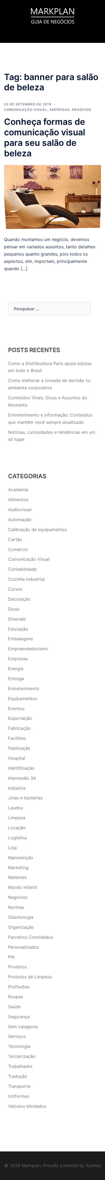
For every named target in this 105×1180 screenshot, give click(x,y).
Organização (21, 927)
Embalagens (20, 638)
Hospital (16, 758)
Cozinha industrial (26, 579)
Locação (17, 827)
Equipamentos (22, 698)
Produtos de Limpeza (30, 976)
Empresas (60, 110)
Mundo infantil (22, 887)
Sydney (93, 1165)
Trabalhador (20, 1066)
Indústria (17, 788)
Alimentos (18, 499)
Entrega (16, 678)
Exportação (20, 718)
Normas (16, 907)
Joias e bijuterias (25, 797)
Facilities (17, 738)
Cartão (15, 539)
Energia (15, 668)
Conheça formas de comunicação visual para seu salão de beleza (44, 137)
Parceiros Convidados (30, 937)
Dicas (13, 609)
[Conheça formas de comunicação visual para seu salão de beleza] (52, 196)
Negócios (81, 110)
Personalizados (23, 947)
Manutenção (20, 857)
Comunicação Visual (25, 110)
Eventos (16, 708)
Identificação (21, 768)
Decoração (19, 599)
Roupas (15, 996)
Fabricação (19, 728)
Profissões (18, 986)
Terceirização (22, 1056)
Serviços (17, 1036)
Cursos (15, 589)
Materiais (17, 877)
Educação (18, 629)
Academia (18, 489)
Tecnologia (19, 1046)
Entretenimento (23, 688)
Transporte (19, 1086)
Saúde (14, 1006)
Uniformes (18, 1096)
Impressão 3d (22, 778)
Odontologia (20, 917)
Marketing (18, 867)
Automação (20, 519)
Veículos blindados (27, 1106)
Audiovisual (20, 509)
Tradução (17, 1076)
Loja (12, 847)
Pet (11, 956)
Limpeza (16, 817)
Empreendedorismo (28, 648)
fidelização (19, 748)
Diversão (17, 619)
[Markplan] (52, 15)
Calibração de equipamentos (37, 529)
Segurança (19, 1016)
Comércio (18, 549)
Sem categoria (23, 1026)
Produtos (17, 966)
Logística (17, 837)
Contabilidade (22, 569)
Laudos (15, 807)
